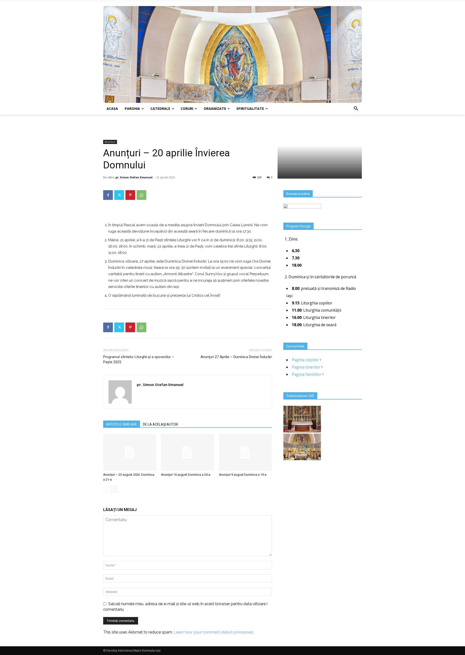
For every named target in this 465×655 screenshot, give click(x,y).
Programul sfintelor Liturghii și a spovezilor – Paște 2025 (138, 359)
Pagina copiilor (306, 359)
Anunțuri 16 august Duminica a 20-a (185, 474)
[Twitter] (119, 195)
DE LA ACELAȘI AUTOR (160, 424)
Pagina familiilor (307, 374)
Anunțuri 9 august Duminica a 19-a (242, 474)
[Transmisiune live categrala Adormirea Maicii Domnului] (302, 431)
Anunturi (110, 141)
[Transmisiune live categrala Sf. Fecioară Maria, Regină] (302, 458)
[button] (356, 108)
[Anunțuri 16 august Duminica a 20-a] (187, 452)
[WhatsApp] (141, 195)
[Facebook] (108, 195)
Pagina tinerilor (306, 367)
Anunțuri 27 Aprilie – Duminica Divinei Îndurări (236, 357)
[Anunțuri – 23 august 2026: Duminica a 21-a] (129, 452)
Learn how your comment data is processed (213, 632)
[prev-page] (106, 489)
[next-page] (114, 489)
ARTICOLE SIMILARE (121, 424)
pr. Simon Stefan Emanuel (134, 177)
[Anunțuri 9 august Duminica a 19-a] (245, 452)
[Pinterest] (130, 195)
